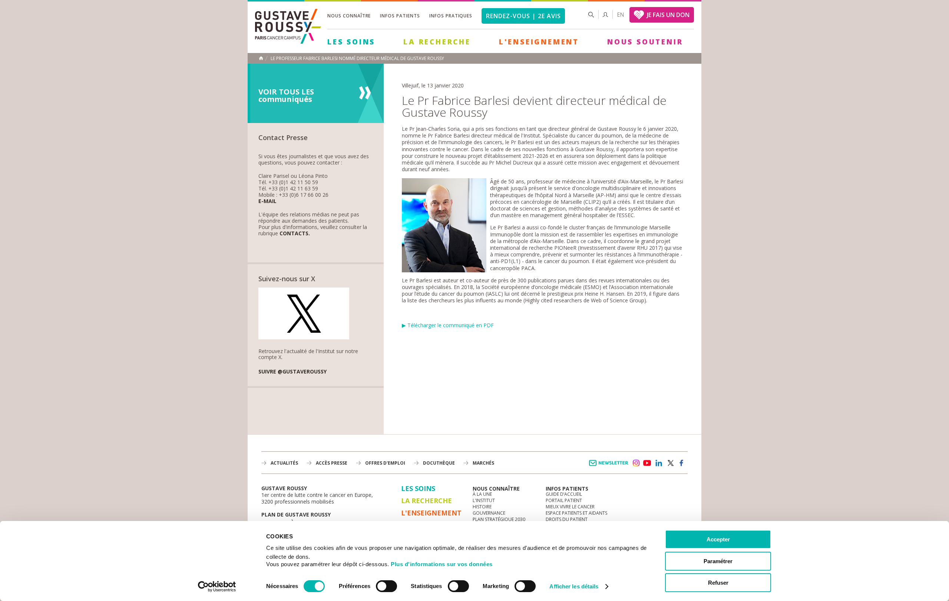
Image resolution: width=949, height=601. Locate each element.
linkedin (659, 463)
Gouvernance (489, 513)
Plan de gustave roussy (296, 514)
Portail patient (564, 500)
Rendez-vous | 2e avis (523, 16)
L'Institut (484, 500)
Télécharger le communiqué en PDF (450, 325)
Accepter (718, 539)
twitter (670, 463)
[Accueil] (288, 41)
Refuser (718, 583)
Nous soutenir (645, 42)
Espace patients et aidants (576, 513)
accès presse (331, 463)
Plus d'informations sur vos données (442, 564)
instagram (636, 463)
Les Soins (351, 42)
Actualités (284, 463)
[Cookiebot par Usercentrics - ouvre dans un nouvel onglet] (217, 586)
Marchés (483, 463)
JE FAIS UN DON (668, 15)
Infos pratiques (450, 16)
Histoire (482, 507)
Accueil (261, 58)
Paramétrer (718, 561)
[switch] (386, 586)
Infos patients (400, 16)
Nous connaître (349, 16)
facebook (682, 463)
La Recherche (437, 42)
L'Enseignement (539, 42)
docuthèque (439, 463)
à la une (482, 494)
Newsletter (610, 466)
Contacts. (295, 233)
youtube (647, 463)
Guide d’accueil (564, 494)
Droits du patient (567, 519)
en (620, 14)
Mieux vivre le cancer (570, 507)
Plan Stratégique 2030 (499, 519)
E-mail (267, 201)
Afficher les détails (573, 586)
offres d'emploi (385, 463)
